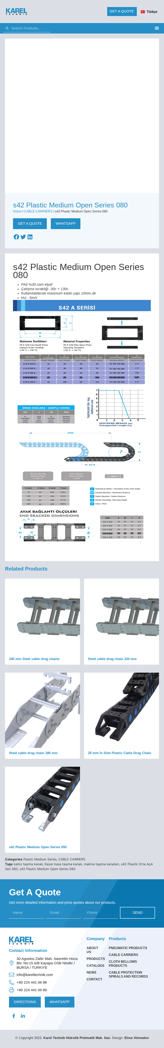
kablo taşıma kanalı (28, 864)
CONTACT (94, 979)
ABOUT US (92, 950)
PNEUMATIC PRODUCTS (128, 948)
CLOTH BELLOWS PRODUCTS (123, 963)
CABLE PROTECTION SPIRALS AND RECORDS (128, 974)
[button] (156, 28)
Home (17, 211)
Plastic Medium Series (40, 859)
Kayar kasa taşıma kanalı (63, 864)
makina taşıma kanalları (101, 864)
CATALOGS (95, 965)
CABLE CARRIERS (38, 211)
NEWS (91, 972)
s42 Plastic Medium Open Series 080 (47, 869)
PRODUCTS (95, 959)
